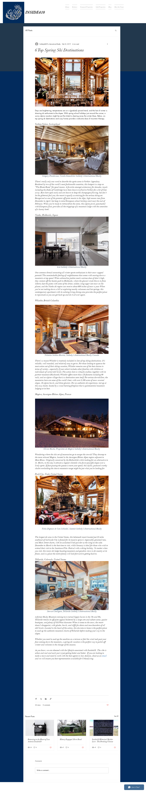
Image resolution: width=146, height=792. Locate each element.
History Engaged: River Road (71, 739)
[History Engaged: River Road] (72, 728)
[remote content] (72, 675)
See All (116, 716)
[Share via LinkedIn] (46, 699)
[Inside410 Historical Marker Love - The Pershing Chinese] (104, 728)
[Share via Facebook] (36, 699)
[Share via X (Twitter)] (41, 699)
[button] (116, 30)
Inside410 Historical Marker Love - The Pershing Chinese (102, 740)
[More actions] (107, 44)
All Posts (28, 30)
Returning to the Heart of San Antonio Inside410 (39, 740)
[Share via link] (51, 699)
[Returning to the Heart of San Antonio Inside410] (39, 728)
